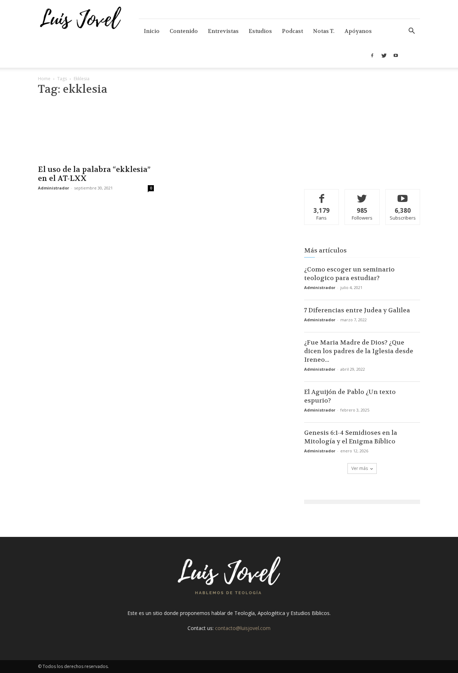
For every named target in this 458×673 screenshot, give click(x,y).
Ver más (359, 468)
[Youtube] (395, 55)
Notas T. (324, 31)
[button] (411, 31)
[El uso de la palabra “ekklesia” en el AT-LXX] (96, 131)
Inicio (152, 31)
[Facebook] (372, 55)
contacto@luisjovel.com (243, 628)
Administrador (53, 188)
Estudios (260, 31)
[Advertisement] (362, 131)
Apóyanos (358, 31)
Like (322, 194)
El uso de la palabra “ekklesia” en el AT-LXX (94, 174)
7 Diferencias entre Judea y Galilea (357, 310)
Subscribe (403, 194)
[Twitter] (384, 55)
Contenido (184, 31)
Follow (362, 194)
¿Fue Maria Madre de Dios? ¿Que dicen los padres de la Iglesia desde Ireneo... (358, 351)
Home (44, 79)
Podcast (292, 31)
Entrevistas (223, 31)
